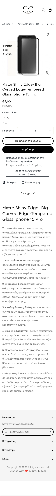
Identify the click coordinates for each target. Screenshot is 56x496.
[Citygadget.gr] (28, 10)
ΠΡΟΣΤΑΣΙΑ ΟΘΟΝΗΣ (27, 24)
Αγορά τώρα (28, 149)
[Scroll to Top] (50, 480)
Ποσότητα (8, 130)
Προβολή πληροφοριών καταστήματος (28, 173)
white (6, 120)
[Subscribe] (50, 432)
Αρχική (6, 24)
